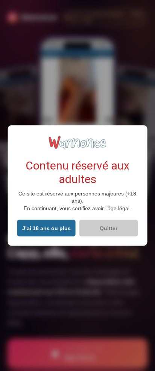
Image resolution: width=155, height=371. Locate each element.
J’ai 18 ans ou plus (46, 228)
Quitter (108, 228)
